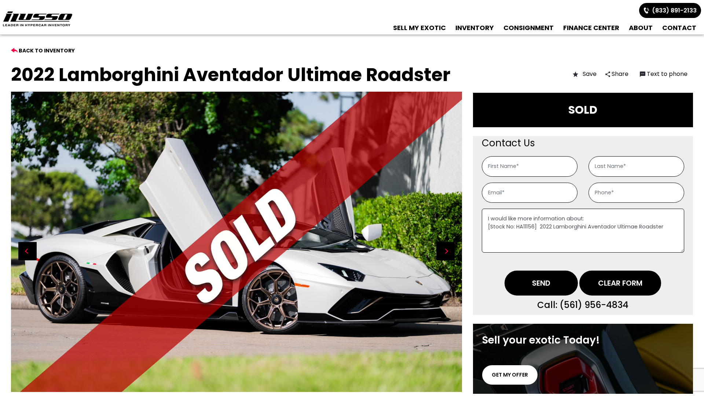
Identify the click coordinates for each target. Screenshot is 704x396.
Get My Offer (510, 374)
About (641, 27)
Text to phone (667, 74)
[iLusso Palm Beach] (37, 19)
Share (619, 74)
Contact (679, 27)
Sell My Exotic (419, 27)
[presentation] (27, 251)
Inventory (474, 27)
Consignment (528, 27)
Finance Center (591, 27)
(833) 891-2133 (673, 10)
